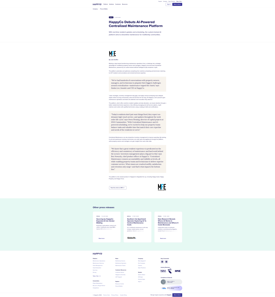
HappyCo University (120, 274)
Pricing (94, 272)
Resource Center (119, 283)
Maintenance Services (98, 263)
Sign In (169, 4)
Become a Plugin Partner (99, 285)
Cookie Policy (123, 295)
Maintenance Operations (99, 260)
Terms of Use (106, 295)
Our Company (141, 263)
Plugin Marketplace (97, 283)
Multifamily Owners (120, 260)
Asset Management (97, 265)
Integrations (96, 287)
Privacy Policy (114, 295)
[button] (105, 4)
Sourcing (95, 270)
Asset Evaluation (97, 267)
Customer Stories (119, 272)
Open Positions (142, 267)
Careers (140, 265)
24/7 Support (118, 276)
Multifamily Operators (120, 263)
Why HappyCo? (142, 260)
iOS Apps (140, 276)
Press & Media (118, 286)
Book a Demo (177, 4)
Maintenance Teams (120, 265)
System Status (141, 274)
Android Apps (141, 279)
